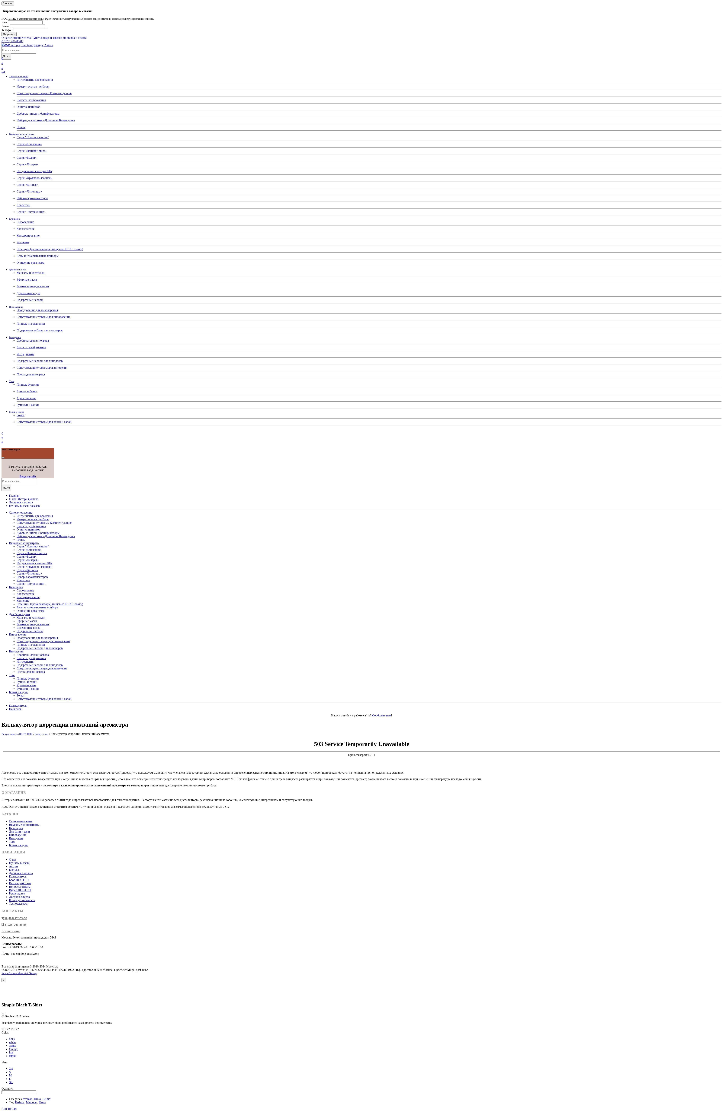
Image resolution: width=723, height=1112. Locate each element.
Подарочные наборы (30, 299)
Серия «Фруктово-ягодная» (34, 178)
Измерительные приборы (33, 86)
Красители (23, 205)
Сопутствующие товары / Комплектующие (44, 93)
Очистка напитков (28, 106)
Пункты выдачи (19, 863)
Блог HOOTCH (19, 879)
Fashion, (20, 1102)
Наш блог (27, 45)
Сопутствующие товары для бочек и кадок (44, 421)
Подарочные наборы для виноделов (40, 360)
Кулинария (14, 218)
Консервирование (28, 235)
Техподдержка (18, 903)
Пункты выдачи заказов (46, 37)
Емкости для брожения (31, 100)
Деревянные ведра (28, 293)
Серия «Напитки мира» (32, 150)
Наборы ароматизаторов (32, 198)
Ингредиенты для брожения (35, 79)
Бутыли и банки (27, 391)
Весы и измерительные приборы (38, 255)
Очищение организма (30, 262)
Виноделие (15, 337)
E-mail (5, 26)
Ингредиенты (25, 354)
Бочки (20, 415)
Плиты (21, 127)
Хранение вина (26, 398)
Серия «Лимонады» (29, 191)
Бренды (38, 45)
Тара (11, 381)
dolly (12, 1038)
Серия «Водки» (27, 157)
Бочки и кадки (16, 411)
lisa (11, 1052)
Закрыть (7, 3)
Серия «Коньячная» (29, 144)
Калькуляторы (11, 45)
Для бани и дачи (17, 269)
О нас (12, 859)
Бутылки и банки (28, 404)
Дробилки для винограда (33, 340)
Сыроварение (25, 222)
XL (11, 1082)
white (12, 1042)
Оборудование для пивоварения (37, 310)
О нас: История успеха (16, 37)
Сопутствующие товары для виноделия (42, 367)
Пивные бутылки (28, 384)
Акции (48, 45)
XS (11, 1068)
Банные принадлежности (33, 286)
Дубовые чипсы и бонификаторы (38, 113)
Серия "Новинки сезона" (33, 137)
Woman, (28, 1099)
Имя (4, 22)
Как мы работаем (20, 883)
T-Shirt (46, 1099)
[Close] (3, 457)
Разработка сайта (19, 973)
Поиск (6, 56)
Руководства (17, 893)
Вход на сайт (28, 476)
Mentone (31, 1102)
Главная (14, 495)
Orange (13, 1049)
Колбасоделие (25, 228)
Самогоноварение (18, 76)
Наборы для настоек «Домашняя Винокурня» (46, 120)
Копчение (23, 242)
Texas (42, 1102)
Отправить (9, 34)
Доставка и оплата (75, 37)
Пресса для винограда (31, 374)
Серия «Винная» (27, 184)
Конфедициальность (22, 900)
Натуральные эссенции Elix (34, 171)
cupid (12, 1055)
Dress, (37, 1099)
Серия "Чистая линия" (31, 211)
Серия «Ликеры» (27, 164)
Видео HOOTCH (20, 890)
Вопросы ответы (20, 886)
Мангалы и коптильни (31, 272)
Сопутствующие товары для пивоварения (43, 316)
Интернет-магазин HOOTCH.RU (17, 734)
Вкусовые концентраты (21, 134)
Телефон (7, 30)
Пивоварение (16, 306)
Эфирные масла (27, 279)
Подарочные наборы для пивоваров (40, 330)
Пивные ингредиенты (31, 323)
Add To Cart (9, 1108)
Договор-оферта (19, 896)
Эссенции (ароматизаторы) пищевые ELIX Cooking (50, 249)
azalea (12, 1045)
